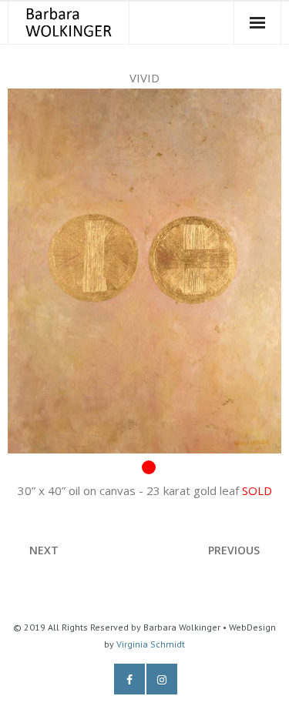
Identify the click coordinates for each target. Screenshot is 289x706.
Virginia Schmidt (150, 644)
